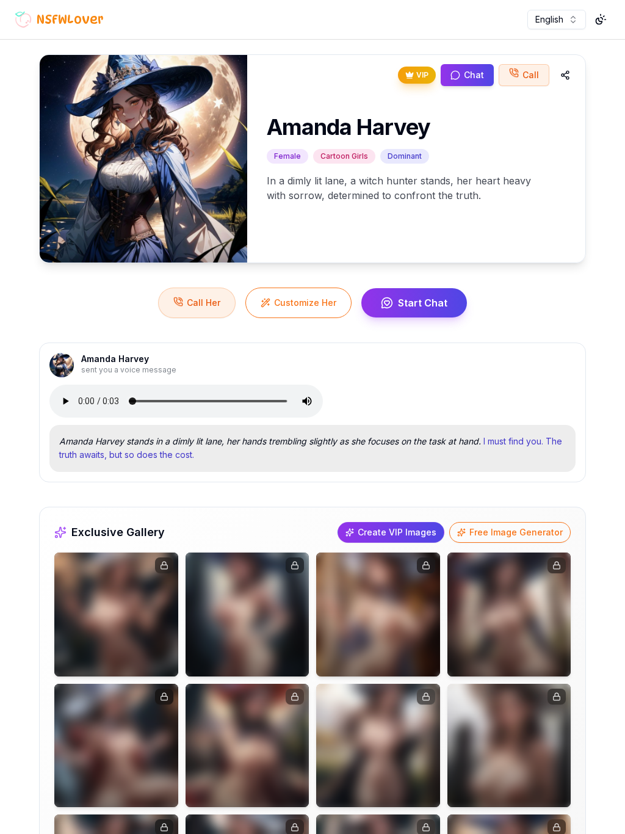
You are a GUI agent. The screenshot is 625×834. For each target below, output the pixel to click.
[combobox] (556, 19)
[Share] (565, 75)
